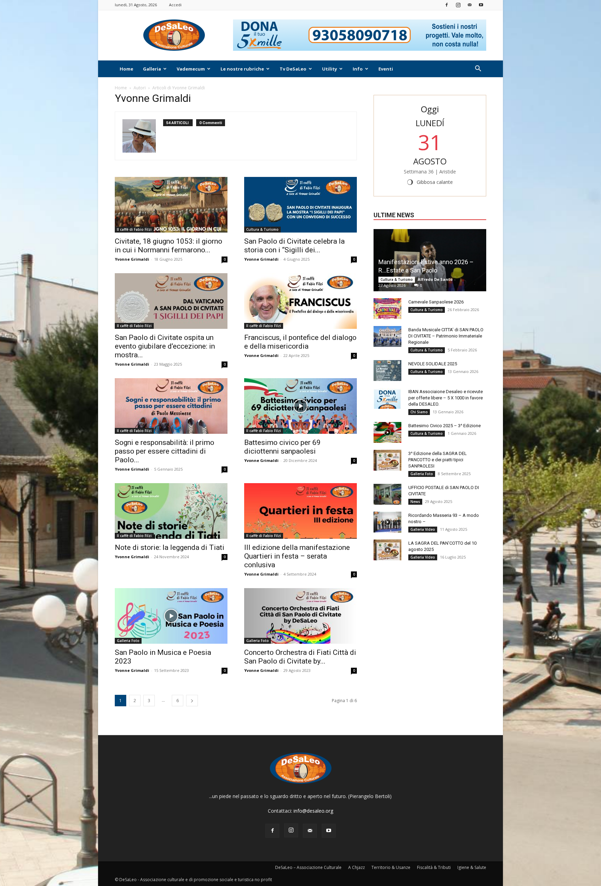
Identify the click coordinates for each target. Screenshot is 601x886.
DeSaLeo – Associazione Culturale (308, 867)
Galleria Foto (128, 640)
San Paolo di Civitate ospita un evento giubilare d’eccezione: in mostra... (165, 346)
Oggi (430, 109)
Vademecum (191, 69)
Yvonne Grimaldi (132, 259)
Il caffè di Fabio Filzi (134, 229)
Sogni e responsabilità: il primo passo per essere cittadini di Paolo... (164, 451)
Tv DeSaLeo (293, 69)
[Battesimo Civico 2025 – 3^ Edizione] (387, 432)
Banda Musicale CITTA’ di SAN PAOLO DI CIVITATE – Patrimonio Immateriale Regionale (445, 336)
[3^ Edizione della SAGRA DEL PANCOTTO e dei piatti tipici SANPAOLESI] (387, 460)
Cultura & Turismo (262, 229)
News (415, 501)
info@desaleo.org (313, 810)
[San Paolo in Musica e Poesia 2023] (171, 616)
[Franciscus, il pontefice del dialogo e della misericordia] (300, 301)
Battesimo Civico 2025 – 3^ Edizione (444, 425)
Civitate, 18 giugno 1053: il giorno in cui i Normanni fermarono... (168, 245)
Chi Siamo (419, 411)
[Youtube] (481, 4)
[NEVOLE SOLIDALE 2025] (387, 370)
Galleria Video (422, 529)
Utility (329, 69)
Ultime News (394, 215)
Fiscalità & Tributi (434, 867)
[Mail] (469, 4)
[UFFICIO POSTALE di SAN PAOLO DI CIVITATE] (387, 494)
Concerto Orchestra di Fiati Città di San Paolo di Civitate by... (300, 656)
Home (126, 69)
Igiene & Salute (471, 867)
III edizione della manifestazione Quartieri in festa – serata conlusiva (297, 556)
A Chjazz (356, 867)
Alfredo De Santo (435, 279)
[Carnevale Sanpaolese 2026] (387, 308)
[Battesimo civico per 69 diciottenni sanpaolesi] (300, 406)
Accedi (175, 4)
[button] (478, 69)
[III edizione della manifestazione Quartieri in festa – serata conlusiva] (300, 511)
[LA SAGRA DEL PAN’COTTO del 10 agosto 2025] (387, 549)
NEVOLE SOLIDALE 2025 (432, 363)
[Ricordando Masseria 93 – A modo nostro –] (387, 522)
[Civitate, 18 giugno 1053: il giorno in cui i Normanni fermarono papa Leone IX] (171, 205)
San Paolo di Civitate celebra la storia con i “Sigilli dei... (294, 245)
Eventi (385, 69)
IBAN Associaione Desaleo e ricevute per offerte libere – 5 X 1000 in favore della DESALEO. (445, 398)
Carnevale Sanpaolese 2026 (436, 301)
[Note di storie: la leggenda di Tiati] (171, 511)
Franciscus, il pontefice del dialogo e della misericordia (300, 341)
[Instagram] (458, 4)
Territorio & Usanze (390, 867)
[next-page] (192, 700)
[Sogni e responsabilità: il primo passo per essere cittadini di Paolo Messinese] (171, 406)
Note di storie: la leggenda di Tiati (169, 547)
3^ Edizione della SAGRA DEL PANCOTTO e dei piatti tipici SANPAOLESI (437, 460)
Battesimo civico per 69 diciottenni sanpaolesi (282, 446)
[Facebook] (446, 4)
